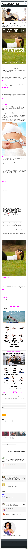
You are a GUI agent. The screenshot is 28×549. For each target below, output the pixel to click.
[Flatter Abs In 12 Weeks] (22, 434)
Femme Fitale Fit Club (10, 4)
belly (11, 25)
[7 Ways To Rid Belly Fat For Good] (5, 434)
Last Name (3, 407)
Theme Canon (9, 546)
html (3, 411)
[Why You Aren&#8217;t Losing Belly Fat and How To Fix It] (14, 434)
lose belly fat (7, 494)
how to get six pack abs (12, 444)
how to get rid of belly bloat (5, 444)
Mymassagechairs (22, 398)
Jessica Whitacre (7, 476)
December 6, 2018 (24, 22)
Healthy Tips (3, 22)
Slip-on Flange (7, 464)
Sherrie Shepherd (7, 186)
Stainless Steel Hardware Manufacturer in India (12, 457)
